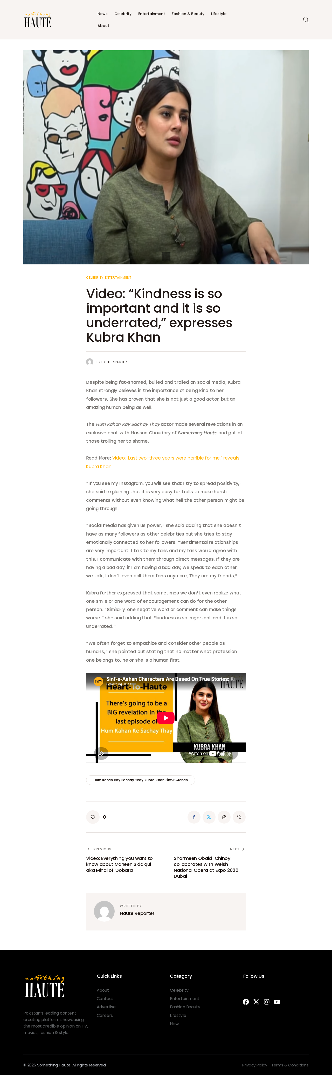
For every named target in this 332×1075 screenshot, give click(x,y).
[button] (96, 817)
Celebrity (123, 13)
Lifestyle (218, 13)
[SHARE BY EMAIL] (224, 817)
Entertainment (151, 13)
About (103, 25)
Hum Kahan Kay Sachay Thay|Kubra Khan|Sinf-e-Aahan (140, 780)
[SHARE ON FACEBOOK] (194, 817)
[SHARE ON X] (209, 817)
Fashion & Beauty (188, 13)
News (103, 13)
